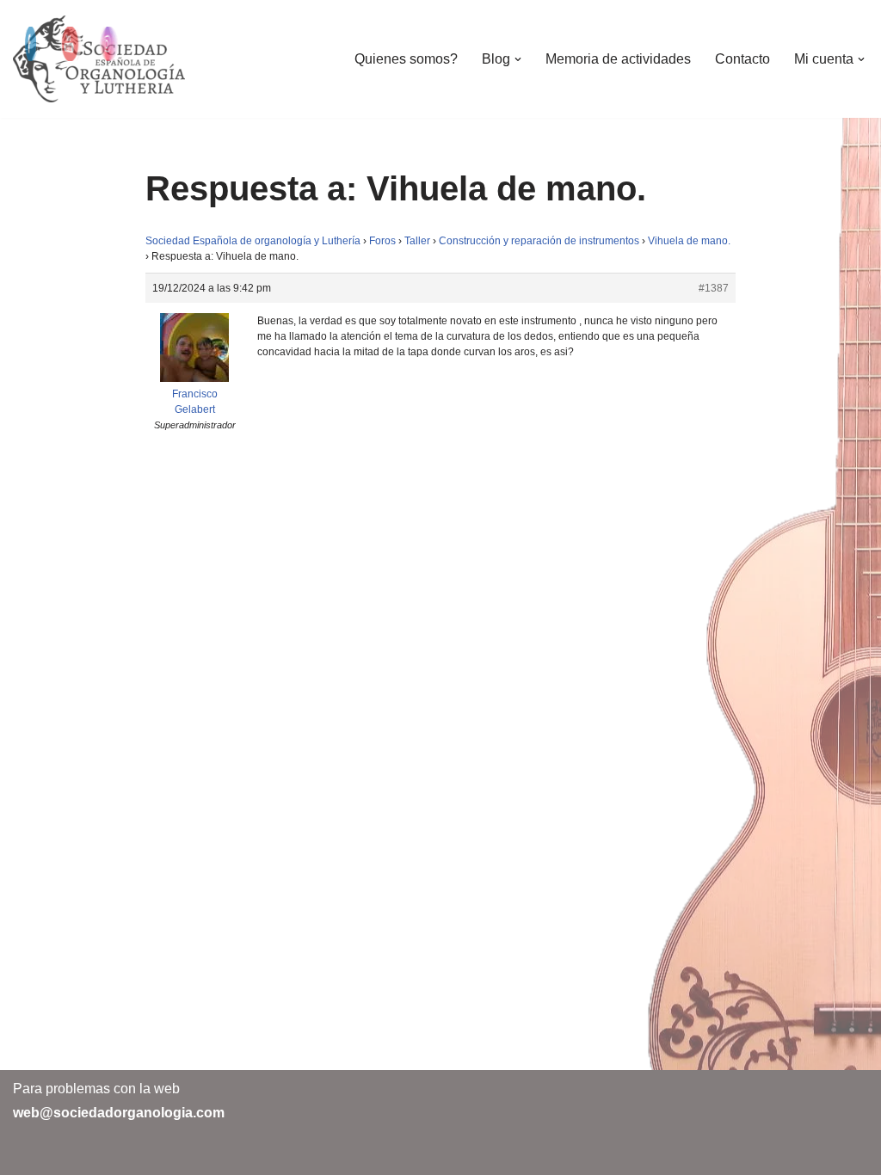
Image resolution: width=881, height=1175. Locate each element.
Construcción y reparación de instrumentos (539, 241)
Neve (29, 1153)
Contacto (742, 59)
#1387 (714, 288)
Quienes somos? (406, 59)
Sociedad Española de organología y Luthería (252, 241)
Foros (382, 241)
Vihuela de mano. (689, 241)
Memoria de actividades (618, 59)
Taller (417, 241)
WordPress (210, 1153)
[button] (517, 59)
